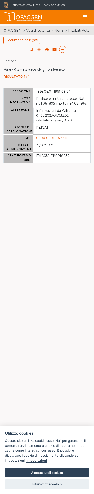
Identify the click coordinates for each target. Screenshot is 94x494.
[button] (39, 49)
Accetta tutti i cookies (47, 472)
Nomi (59, 30)
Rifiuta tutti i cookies (47, 484)
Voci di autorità (38, 30)
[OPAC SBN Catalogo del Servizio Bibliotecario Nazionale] (9, 16)
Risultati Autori (79, 30)
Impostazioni (36, 460)
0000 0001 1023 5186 (53, 138)
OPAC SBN (12, 30)
